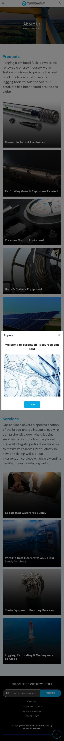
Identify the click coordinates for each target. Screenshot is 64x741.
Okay (32, 404)
